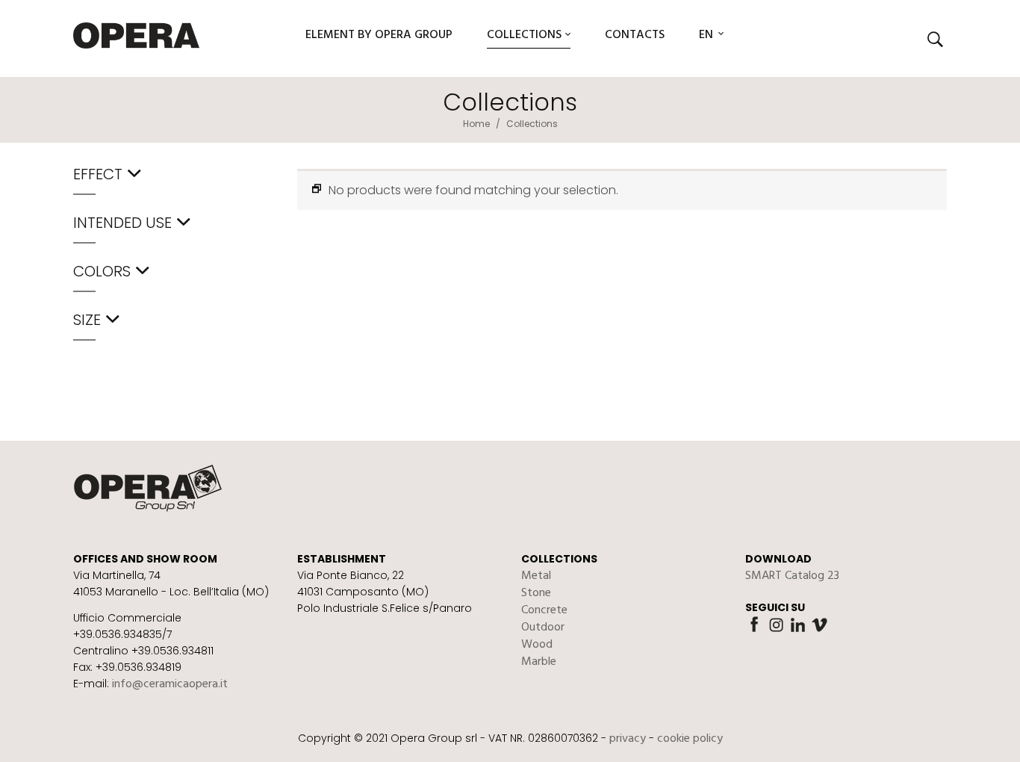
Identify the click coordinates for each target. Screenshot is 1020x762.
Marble (538, 662)
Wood (537, 644)
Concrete (544, 610)
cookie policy (690, 739)
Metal (536, 576)
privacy (627, 739)
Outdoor (543, 627)
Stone (536, 593)
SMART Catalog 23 (792, 576)
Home (476, 123)
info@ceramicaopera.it (170, 684)
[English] (707, 39)
